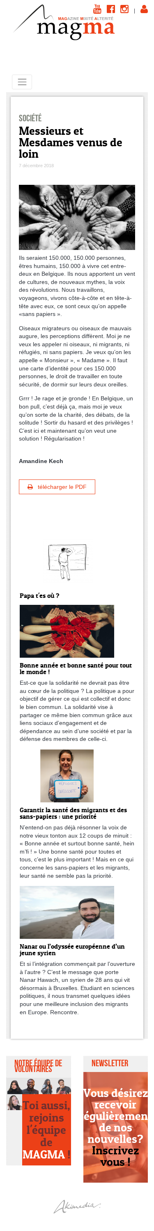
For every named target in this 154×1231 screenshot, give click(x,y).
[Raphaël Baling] (30, 1086)
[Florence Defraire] (14, 1102)
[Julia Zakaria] (14, 1086)
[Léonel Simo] (63, 1086)
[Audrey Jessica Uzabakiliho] (47, 1086)
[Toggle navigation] (22, 82)
